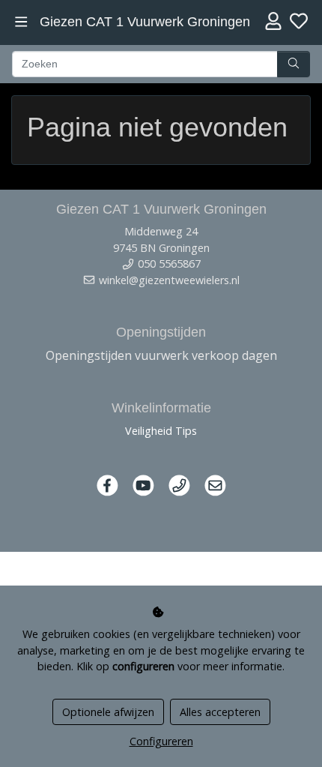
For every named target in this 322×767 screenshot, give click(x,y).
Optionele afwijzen (108, 712)
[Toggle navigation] (21, 22)
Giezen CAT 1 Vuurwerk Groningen (145, 21)
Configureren (161, 741)
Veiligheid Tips (161, 431)
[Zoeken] (293, 64)
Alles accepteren (220, 712)
